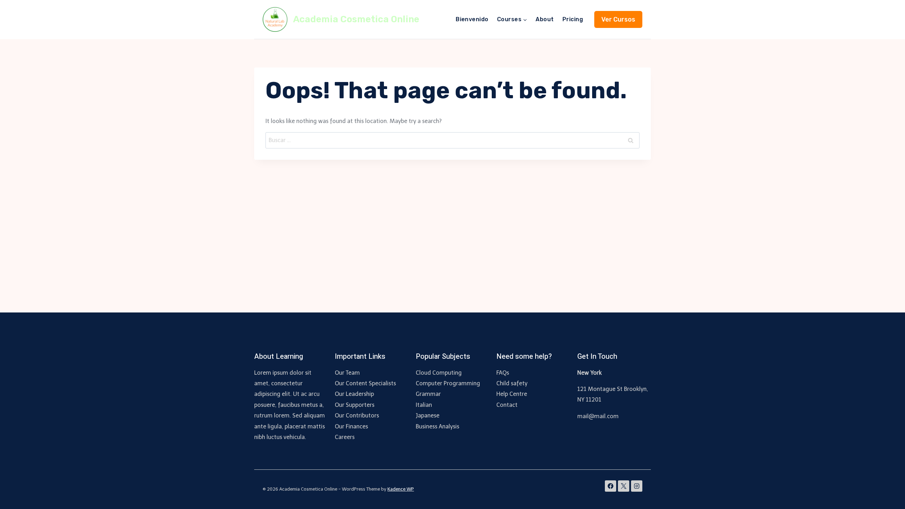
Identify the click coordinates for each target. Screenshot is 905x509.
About (545, 19)
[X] (623, 486)
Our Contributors (357, 415)
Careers (345, 437)
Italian (424, 405)
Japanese (427, 415)
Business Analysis (437, 426)
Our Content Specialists (365, 383)
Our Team (347, 372)
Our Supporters (354, 405)
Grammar (428, 394)
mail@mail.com (598, 416)
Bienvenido (472, 19)
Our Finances (351, 426)
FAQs (502, 372)
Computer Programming (448, 383)
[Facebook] (610, 486)
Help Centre (511, 394)
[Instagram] (636, 486)
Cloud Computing (439, 372)
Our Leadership (354, 394)
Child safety (511, 383)
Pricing (572, 19)
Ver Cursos (618, 19)
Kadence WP (400, 489)
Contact (507, 405)
